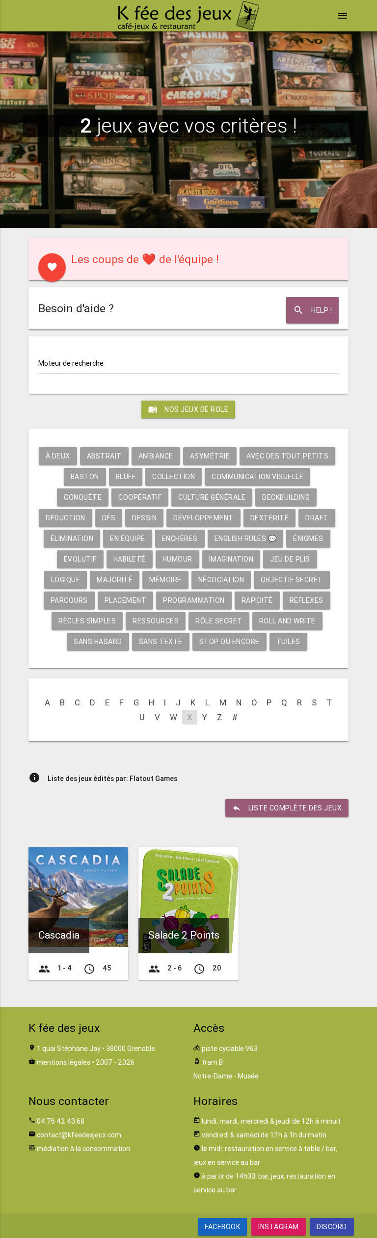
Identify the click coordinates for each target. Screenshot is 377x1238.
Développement (203, 517)
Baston (85, 476)
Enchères (180, 538)
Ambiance (155, 456)
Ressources (156, 621)
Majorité (115, 579)
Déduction (65, 517)
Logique (66, 579)
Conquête (83, 497)
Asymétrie (210, 456)
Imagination (231, 559)
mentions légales (63, 1062)
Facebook (222, 1226)
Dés (109, 517)
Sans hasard (98, 641)
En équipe (127, 538)
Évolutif (80, 559)
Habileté (129, 559)
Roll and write (287, 621)
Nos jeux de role (188, 409)
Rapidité (257, 600)
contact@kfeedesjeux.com (79, 1134)
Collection (173, 476)
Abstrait (104, 456)
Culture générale (211, 497)
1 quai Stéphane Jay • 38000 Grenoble (96, 1048)
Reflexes (306, 600)
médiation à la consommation (83, 1148)
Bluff (126, 476)
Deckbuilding (286, 497)
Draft (316, 517)
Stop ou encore (229, 641)
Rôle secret (218, 621)
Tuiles (288, 641)
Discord (332, 1226)
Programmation (194, 600)
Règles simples (87, 621)
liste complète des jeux (287, 808)
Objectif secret (292, 579)
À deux (58, 456)
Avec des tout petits (287, 456)
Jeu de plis (290, 559)
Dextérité (269, 517)
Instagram (278, 1226)
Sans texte (161, 641)
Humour (177, 559)
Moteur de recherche (71, 363)
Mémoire (165, 579)
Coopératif (140, 497)
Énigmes (308, 538)
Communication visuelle (257, 476)
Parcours (69, 600)
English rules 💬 (246, 538)
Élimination (72, 538)
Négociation (221, 579)
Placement (126, 600)
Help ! (312, 310)
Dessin (144, 517)
